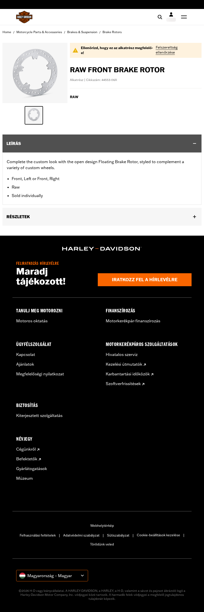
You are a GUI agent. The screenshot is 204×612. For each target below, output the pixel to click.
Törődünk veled (102, 544)
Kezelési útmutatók (124, 364)
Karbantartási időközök (128, 373)
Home (6, 32)
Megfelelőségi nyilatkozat (40, 373)
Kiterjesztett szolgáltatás (39, 415)
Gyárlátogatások (31, 468)
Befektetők (26, 458)
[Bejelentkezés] (171, 17)
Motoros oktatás (32, 320)
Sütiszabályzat (118, 535)
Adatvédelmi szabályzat (81, 535)
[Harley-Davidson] (102, 249)
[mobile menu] (183, 17)
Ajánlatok (25, 364)
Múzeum (24, 478)
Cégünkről (26, 449)
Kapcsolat (25, 354)
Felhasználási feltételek (38, 535)
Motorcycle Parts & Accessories (39, 32)
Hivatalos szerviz (122, 354)
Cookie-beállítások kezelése (158, 535)
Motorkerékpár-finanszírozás (133, 320)
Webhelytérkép (102, 526)
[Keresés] (160, 17)
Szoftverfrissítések (123, 383)
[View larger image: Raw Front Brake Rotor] (34, 72)
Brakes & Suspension (82, 32)
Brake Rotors (112, 32)
